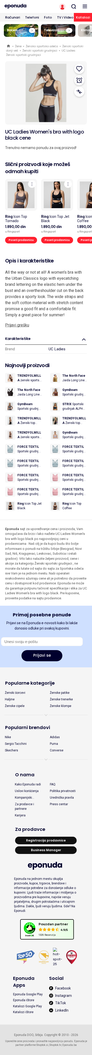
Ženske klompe (60, 706)
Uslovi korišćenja (27, 791)
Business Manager (46, 850)
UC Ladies (57, 349)
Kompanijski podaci (23, 798)
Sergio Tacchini (16, 744)
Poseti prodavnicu (21, 240)
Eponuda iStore (23, 1000)
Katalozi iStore (23, 1012)
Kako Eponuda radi (28, 784)
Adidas (55, 737)
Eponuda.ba (69, 1045)
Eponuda (9, 46)
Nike (8, 737)
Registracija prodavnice (46, 840)
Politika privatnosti (63, 791)
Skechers (11, 750)
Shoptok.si (42, 1045)
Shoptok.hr (55, 1045)
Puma (54, 744)
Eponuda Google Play (28, 994)
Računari (12, 17)
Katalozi (83, 17)
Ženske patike (60, 693)
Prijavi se (42, 655)
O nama (24, 774)
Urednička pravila (62, 797)
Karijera (20, 815)
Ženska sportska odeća (42, 46)
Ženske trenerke (61, 699)
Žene (18, 46)
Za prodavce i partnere (24, 806)
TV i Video (65, 17)
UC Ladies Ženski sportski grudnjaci (40, 52)
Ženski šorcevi (15, 693)
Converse (56, 750)
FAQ (52, 784)
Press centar (59, 804)
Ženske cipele (15, 706)
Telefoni (32, 17)
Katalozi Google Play (27, 1006)
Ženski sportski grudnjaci (39, 50)
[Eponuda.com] (23, 6)
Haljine (10, 699)
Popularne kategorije (30, 683)
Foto (48, 17)
